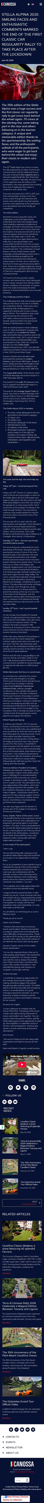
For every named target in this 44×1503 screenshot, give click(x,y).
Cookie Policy (11, 1487)
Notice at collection (12, 1500)
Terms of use (34, 1487)
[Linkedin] (33, 1429)
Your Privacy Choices (17, 1497)
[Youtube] (15, 1102)
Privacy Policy (22, 1487)
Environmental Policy (11, 1489)
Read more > (7, 1273)
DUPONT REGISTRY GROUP (24, 1472)
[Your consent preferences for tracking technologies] (2, 1127)
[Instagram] (10, 1102)
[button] (41, 4)
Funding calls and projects (31, 1489)
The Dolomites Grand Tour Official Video (30, 1183)
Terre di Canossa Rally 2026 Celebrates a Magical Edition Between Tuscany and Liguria (30, 1146)
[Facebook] (4, 1102)
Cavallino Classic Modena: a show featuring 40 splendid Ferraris (30, 1125)
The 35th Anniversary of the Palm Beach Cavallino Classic (30, 1165)
